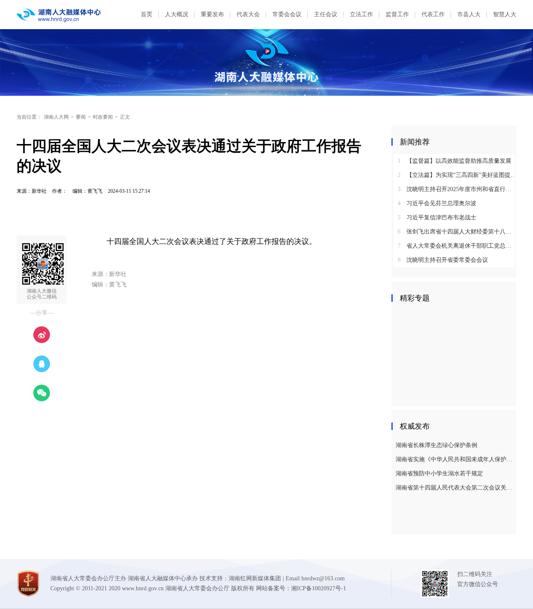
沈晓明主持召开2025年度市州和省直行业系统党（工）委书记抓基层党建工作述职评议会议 (457, 189)
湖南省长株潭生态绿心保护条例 (436, 445)
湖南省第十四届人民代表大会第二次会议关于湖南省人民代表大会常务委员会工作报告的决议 (455, 488)
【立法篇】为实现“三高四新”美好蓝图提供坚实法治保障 (457, 175)
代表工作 (433, 14)
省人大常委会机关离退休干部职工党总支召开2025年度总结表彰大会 (457, 246)
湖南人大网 (56, 117)
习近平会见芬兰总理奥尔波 (437, 203)
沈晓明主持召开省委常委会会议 (443, 260)
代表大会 (248, 14)
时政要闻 (103, 117)
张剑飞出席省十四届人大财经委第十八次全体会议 (457, 232)
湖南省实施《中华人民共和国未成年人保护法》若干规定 (455, 459)
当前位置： (29, 117)
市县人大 (469, 14)
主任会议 (325, 14)
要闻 (81, 117)
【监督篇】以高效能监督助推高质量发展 (454, 161)
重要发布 (212, 14)
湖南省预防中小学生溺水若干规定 (439, 473)
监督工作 (397, 14)
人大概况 (176, 14)
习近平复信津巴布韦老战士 (437, 217)
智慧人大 (504, 14)
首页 (146, 14)
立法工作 (361, 14)
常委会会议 (286, 14)
